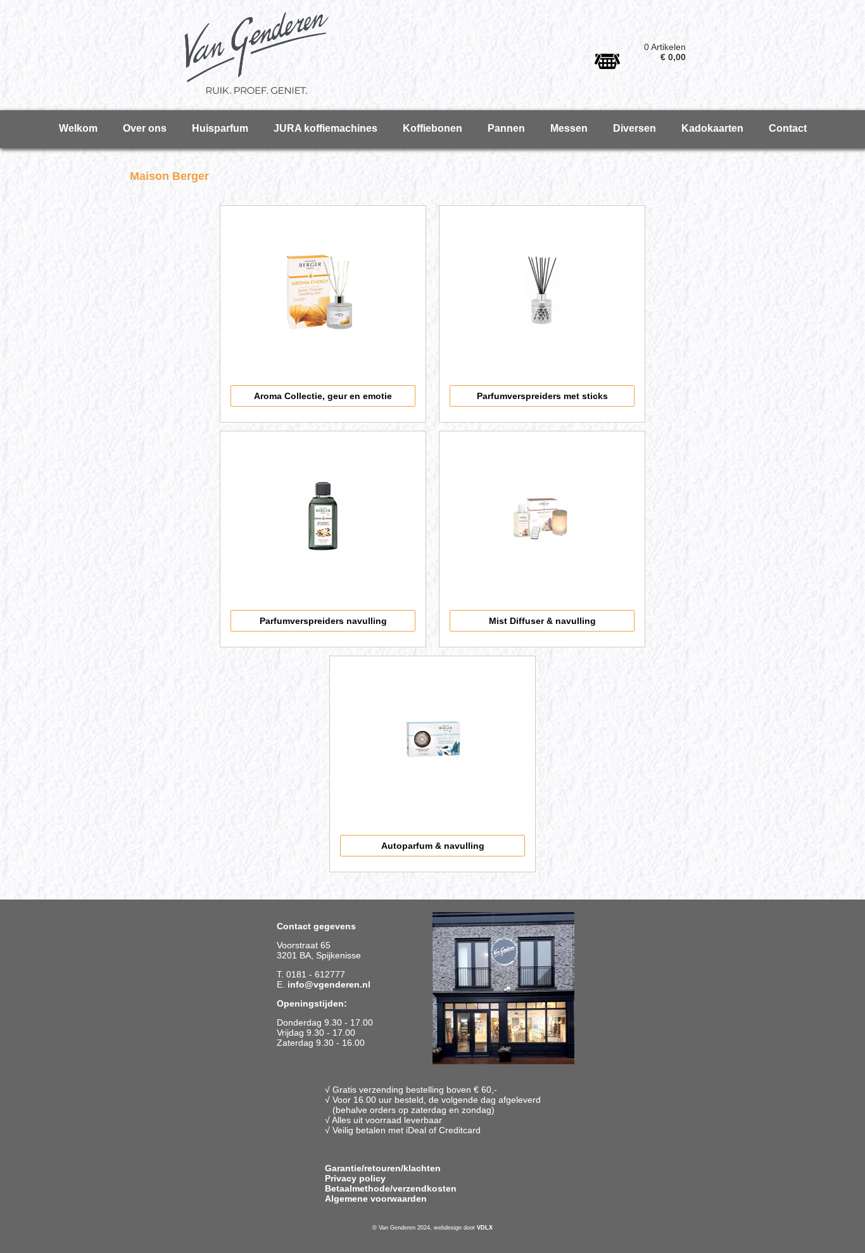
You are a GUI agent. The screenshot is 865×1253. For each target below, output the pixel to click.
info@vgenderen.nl (328, 984)
